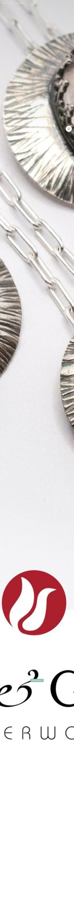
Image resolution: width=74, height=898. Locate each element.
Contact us (20, 3)
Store (4, 3)
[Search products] (68, 128)
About (12, 3)
